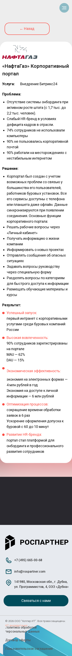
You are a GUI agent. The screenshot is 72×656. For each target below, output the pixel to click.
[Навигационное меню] (64, 7)
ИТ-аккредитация (16, 625)
